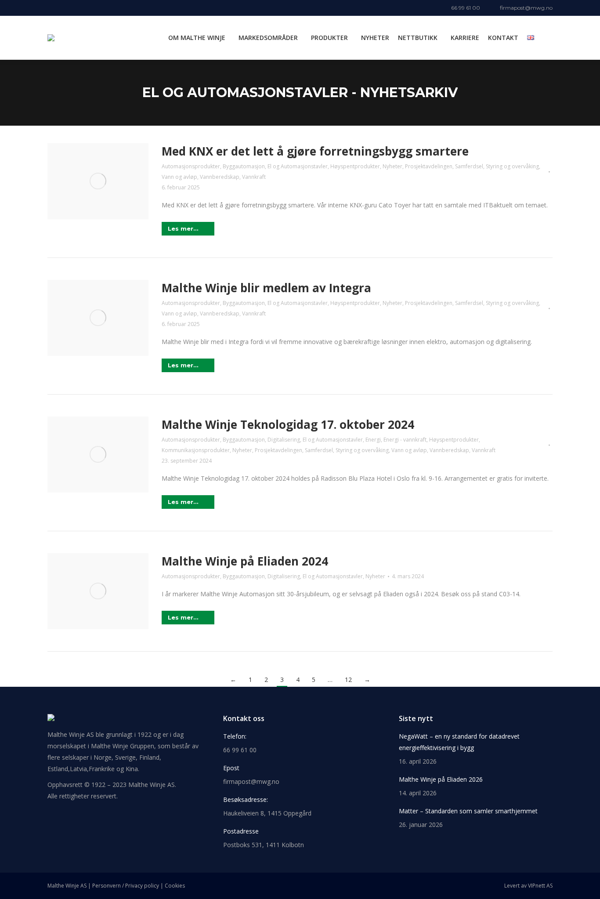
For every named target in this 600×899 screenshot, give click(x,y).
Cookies (175, 885)
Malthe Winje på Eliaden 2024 (245, 561)
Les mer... (183, 228)
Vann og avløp (179, 177)
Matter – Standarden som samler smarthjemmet (468, 811)
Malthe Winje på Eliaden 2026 (441, 779)
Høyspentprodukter (355, 166)
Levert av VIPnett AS (528, 885)
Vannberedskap (219, 177)
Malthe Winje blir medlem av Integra (266, 288)
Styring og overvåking (512, 166)
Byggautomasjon (244, 166)
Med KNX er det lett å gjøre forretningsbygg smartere (315, 151)
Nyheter (392, 166)
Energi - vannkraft (405, 439)
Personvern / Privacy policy (125, 885)
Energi (373, 439)
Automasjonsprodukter (191, 166)
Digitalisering (283, 439)
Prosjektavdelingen (428, 166)
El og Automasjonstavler (297, 166)
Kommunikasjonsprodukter (196, 450)
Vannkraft (254, 177)
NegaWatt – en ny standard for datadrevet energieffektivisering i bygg (459, 742)
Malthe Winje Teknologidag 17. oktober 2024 (288, 424)
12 (348, 679)
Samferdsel (469, 166)
